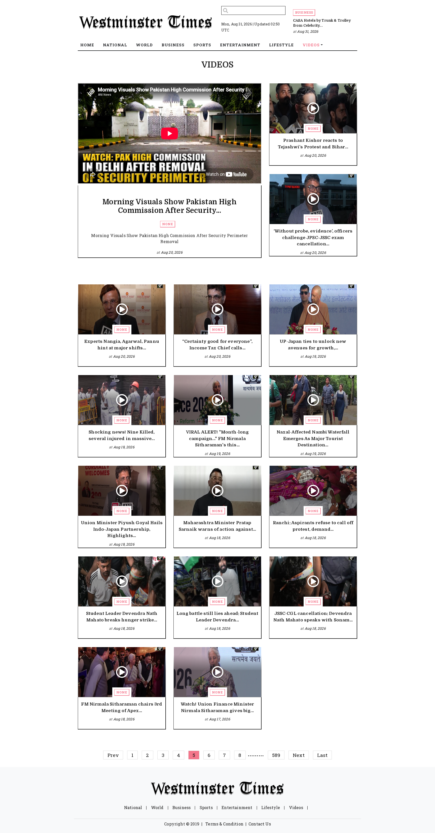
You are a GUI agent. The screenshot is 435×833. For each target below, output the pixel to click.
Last (322, 755)
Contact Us (259, 823)
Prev (113, 755)
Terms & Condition (224, 823)
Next (299, 755)
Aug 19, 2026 (315, 356)
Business (304, 12)
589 (276, 755)
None (167, 224)
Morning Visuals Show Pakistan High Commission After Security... (169, 206)
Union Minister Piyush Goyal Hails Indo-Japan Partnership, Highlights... (122, 529)
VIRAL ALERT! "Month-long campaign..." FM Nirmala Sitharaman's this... (217, 438)
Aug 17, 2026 (219, 719)
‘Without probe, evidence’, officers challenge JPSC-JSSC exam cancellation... (313, 237)
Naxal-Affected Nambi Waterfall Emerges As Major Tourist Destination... (313, 438)
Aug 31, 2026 (307, 31)
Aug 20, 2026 (172, 252)
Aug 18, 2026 (219, 537)
